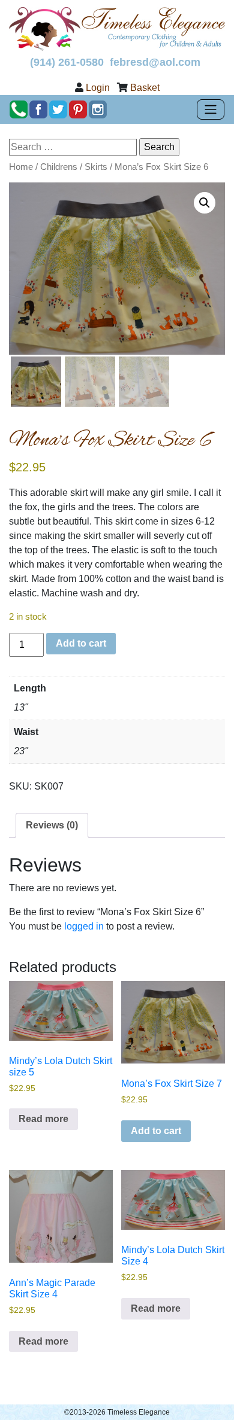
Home (21, 167)
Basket (145, 88)
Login (98, 88)
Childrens (58, 167)
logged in (84, 926)
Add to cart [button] (156, 1131)
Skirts (96, 167)
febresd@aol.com (155, 62)
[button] (204, 203)
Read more (43, 1119)
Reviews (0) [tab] (52, 825)
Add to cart (81, 643)
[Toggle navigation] (210, 109)
